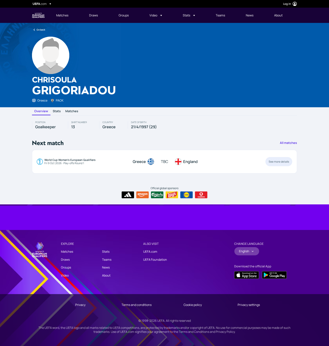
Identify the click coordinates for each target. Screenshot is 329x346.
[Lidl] (186, 194)
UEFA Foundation (155, 259)
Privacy (80, 305)
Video (65, 275)
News (106, 267)
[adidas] (128, 194)
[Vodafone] (201, 194)
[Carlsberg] (157, 194)
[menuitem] (68, 15)
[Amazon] (142, 194)
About (106, 275)
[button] (155, 15)
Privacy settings (249, 305)
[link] (62, 15)
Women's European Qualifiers (38, 15)
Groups (66, 267)
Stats (57, 111)
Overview (41, 111)
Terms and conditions (136, 305)
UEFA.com (150, 251)
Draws (65, 259)
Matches (71, 111)
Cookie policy (193, 305)
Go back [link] (41, 29)
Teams (106, 259)
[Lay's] (172, 194)
